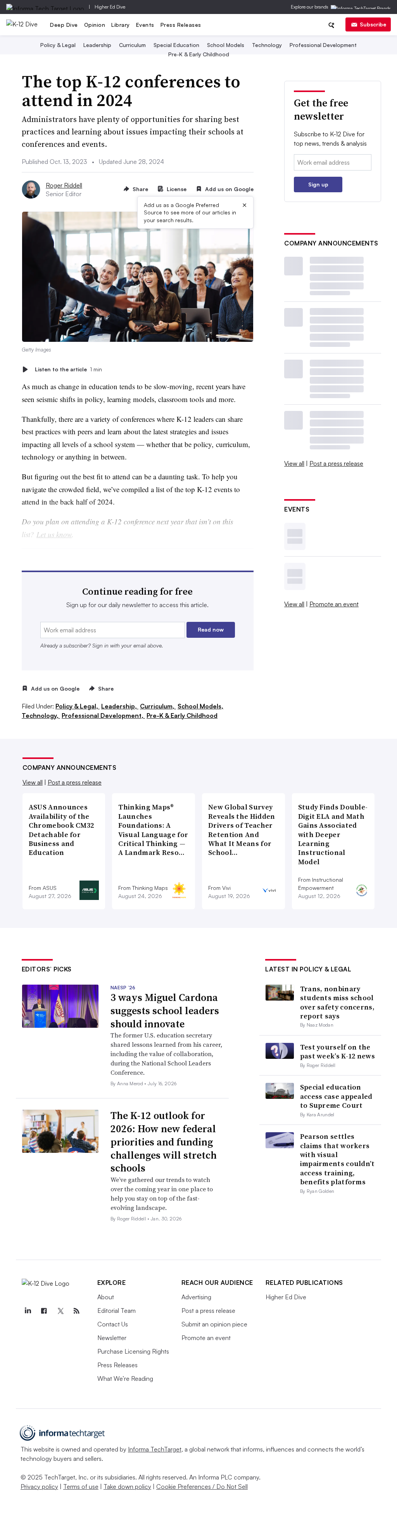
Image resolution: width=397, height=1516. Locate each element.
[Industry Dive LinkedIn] (28, 1311)
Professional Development (323, 45)
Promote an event (334, 604)
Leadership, (119, 706)
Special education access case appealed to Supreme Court (336, 1096)
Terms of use (80, 1486)
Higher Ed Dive (110, 7)
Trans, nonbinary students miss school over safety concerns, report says (337, 1002)
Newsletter (111, 1338)
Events (145, 24)
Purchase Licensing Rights (133, 1351)
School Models (225, 45)
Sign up (318, 184)
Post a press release (336, 463)
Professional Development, (103, 715)
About (105, 1297)
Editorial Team (116, 1310)
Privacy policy (39, 1486)
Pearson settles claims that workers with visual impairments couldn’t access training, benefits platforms (337, 1159)
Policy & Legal (58, 45)
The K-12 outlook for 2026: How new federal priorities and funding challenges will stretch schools (163, 1142)
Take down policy (127, 1486)
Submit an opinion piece (214, 1324)
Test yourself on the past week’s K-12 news (337, 1051)
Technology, (41, 715)
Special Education (176, 45)
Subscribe (373, 24)
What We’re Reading (125, 1378)
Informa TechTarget (154, 1449)
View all (294, 463)
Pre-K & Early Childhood (198, 54)
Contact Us (112, 1324)
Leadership (97, 45)
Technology (267, 45)
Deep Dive (64, 24)
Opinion (94, 24)
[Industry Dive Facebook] (44, 1311)
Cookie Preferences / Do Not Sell (202, 1486)
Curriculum (132, 45)
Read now (211, 629)
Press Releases (181, 24)
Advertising (196, 1297)
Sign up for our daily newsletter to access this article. (137, 605)
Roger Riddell (64, 185)
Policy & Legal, (77, 706)
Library (120, 24)
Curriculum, (158, 706)
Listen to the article (68, 369)
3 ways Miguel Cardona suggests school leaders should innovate (164, 1010)
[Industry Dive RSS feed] (77, 1311)
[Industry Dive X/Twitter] (60, 1311)
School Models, (200, 706)
